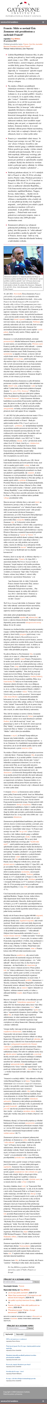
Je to (32, 1007)
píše (36, 1009)
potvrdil (6, 1108)
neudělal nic (21, 955)
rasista (22, 535)
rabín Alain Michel (10, 696)
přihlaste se (37, 1316)
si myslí (14, 735)
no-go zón (23, 831)
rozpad (22, 659)
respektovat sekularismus (12, 1031)
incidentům (25, 872)
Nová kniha (18, 294)
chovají (19, 804)
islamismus (31, 965)
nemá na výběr (27, 748)
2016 (25, 887)
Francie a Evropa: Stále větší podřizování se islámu (23, 1306)
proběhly (29, 980)
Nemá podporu (24, 1246)
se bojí (24, 1182)
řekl (12, 522)
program (23, 634)
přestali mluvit (9, 864)
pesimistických (9, 341)
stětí (16, 859)
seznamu (14, 1318)
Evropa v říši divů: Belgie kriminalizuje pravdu (21, 1378)
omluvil (24, 987)
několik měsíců (11, 1054)
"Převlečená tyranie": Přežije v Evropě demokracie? (21, 1311)
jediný (25, 1140)
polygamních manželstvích (20, 1044)
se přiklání (22, 480)
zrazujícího (20, 519)
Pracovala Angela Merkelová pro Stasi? (18, 1364)
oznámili (31, 473)
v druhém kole (34, 443)
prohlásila (18, 425)
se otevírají (37, 1054)
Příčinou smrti (37, 344)
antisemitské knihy (17, 1064)
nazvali (23, 547)
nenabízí (7, 1049)
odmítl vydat (12, 386)
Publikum (36, 322)
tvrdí (24, 1186)
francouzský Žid (9, 681)
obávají (33, 1193)
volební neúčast (9, 1133)
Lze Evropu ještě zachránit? (18, 1292)
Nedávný (30, 874)
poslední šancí (20, 1157)
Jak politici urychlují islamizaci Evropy (21, 1300)
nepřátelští (7, 1167)
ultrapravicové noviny (33, 622)
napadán (22, 617)
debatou (14, 792)
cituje (17, 666)
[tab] (9, 1334)
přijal (25, 1231)
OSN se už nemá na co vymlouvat (16, 1339)
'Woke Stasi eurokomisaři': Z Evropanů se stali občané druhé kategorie (24, 1296)
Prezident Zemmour (11, 398)
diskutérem (18, 817)
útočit (37, 502)
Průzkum (32, 879)
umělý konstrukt (11, 1106)
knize (25, 691)
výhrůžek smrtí (34, 1179)
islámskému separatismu (26, 1002)
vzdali (18, 856)
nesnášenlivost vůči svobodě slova (26, 1172)
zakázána (37, 1039)
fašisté (30, 716)
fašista (30, 535)
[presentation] (9, 1334)
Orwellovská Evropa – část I (15, 1371)
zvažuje (26, 465)
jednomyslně (33, 617)
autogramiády (8, 408)
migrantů (39, 915)
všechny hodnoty (36, 676)
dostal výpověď (19, 319)
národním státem (29, 1111)
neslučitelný (8, 354)
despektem (27, 804)
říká (31, 654)
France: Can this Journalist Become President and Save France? (23, 45)
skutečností (8, 772)
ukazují (19, 440)
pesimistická (29, 1123)
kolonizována (18, 359)
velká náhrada (9, 1142)
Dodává (6, 721)
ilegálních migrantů (27, 920)
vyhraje (6, 498)
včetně (29, 1069)
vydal (33, 386)
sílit (9, 1253)
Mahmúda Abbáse (10, 1236)
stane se (33, 948)
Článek (21, 559)
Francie (21, 1286)
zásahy (27, 836)
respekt (19, 993)
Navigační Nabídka (9, 22)
